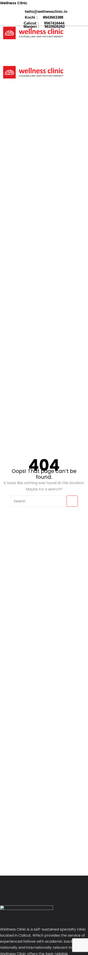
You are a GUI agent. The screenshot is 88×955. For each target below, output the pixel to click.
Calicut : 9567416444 (44, 23)
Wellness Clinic (13, 3)
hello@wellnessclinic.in (45, 11)
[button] (17, 49)
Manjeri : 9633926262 (44, 26)
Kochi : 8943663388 (44, 17)
